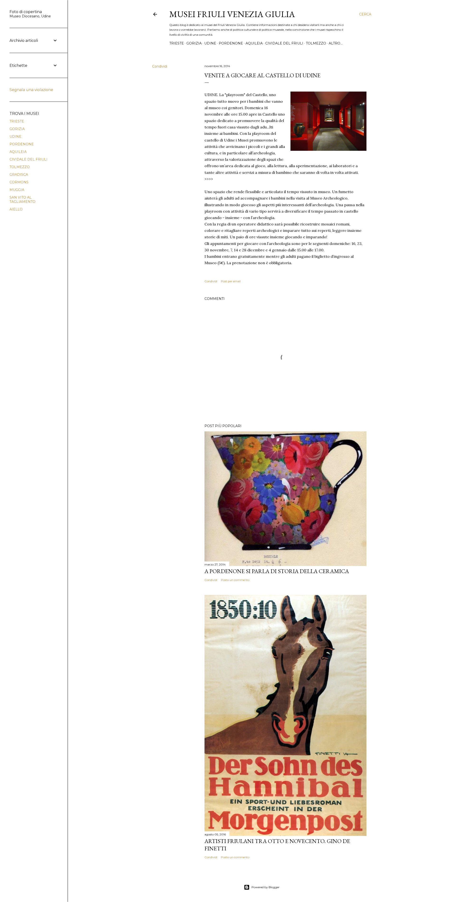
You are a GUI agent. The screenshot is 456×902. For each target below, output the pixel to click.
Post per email (231, 281)
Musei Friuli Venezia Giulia (232, 14)
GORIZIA (194, 43)
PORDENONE (231, 43)
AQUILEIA (254, 43)
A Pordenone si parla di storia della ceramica (276, 571)
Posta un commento (235, 580)
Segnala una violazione (31, 90)
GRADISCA (19, 174)
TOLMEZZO (316, 43)
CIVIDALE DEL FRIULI (284, 43)
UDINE (210, 43)
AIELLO (16, 209)
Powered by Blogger (266, 887)
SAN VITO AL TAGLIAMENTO (22, 199)
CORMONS (19, 182)
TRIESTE (176, 43)
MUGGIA (17, 190)
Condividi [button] (159, 66)
